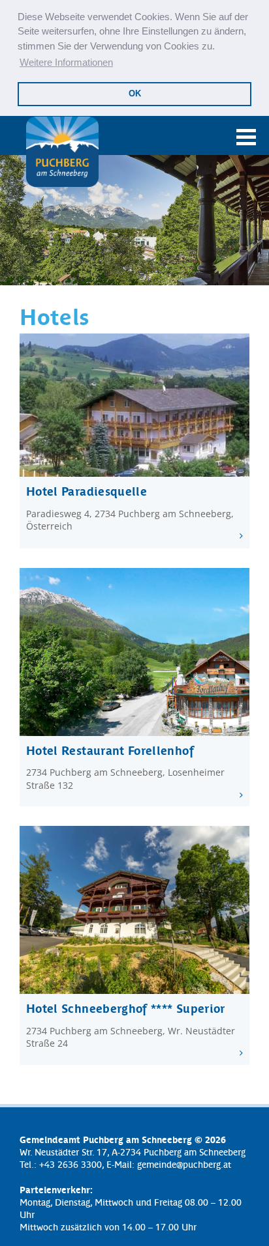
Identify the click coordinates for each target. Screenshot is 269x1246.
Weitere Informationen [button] (66, 62)
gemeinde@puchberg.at (184, 1164)
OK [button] (135, 93)
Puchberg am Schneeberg (62, 151)
